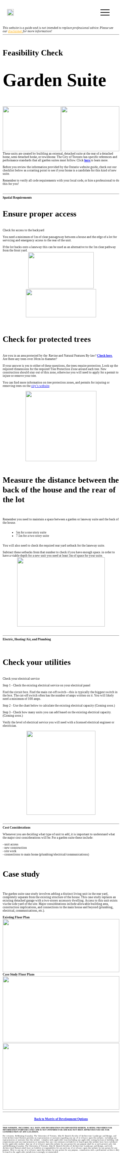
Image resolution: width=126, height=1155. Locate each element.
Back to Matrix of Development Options (61, 1119)
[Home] (10, 12)
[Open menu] (104, 12)
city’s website (40, 386)
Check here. (105, 355)
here (87, 160)
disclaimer (15, 31)
